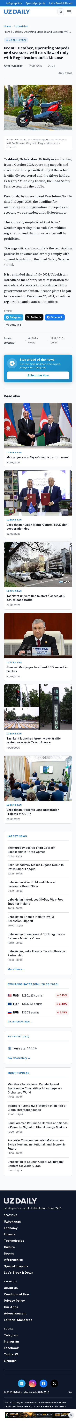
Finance (9, 1234)
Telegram (15, 317)
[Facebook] (43, 1383)
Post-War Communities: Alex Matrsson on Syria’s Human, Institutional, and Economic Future (36, 1144)
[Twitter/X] (54, 1383)
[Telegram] (22, 1383)
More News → (16, 969)
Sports (9, 1253)
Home (7, 26)
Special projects (35, 3)
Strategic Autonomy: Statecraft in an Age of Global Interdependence (37, 1107)
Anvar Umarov (13, 65)
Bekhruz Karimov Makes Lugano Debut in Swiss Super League (36, 867)
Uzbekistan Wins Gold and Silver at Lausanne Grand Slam (32, 884)
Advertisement (15, 1313)
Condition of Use (16, 1294)
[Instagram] (32, 1383)
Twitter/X (35, 317)
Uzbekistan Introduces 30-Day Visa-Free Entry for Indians (36, 901)
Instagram (11, 1341)
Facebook (56, 317)
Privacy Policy (14, 1300)
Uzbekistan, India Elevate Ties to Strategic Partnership (37, 953)
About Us (11, 1288)
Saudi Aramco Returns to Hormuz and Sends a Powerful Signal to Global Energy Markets (38, 1125)
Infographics (14, 3)
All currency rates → (20, 1021)
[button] (60, 11)
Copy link (15, 324)
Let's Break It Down (60, 3)
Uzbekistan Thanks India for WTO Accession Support (31, 919)
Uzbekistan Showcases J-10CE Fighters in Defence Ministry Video (36, 936)
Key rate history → (19, 1057)
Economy (11, 1228)
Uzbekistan (21, 26)
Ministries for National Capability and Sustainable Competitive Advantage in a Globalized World (35, 1088)
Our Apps (11, 1307)
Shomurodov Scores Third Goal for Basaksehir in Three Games (31, 849)
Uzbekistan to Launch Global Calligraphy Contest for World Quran (36, 1163)
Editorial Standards (18, 1320)
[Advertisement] (38, 1415)
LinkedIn (10, 1361)
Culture (9, 1247)
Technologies (14, 1240)
